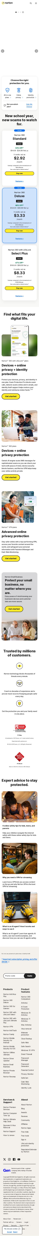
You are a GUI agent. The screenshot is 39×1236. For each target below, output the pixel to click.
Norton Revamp (9, 1077)
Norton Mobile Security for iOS (9, 1047)
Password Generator (25, 1065)
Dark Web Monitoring (25, 1083)
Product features (25, 990)
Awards (24, 1112)
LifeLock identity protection (27, 1144)
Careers (19, 1222)
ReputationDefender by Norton (29, 1150)
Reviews (24, 1116)
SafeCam (24, 1078)
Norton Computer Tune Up (10, 1114)
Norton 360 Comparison (25, 998)
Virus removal (26, 1029)
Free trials (25, 1132)
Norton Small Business (8, 1065)
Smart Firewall (26, 1054)
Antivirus (24, 1003)
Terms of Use (24, 1225)
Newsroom (17, 1219)
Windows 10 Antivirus (26, 1014)
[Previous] (2, 51)
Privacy (5, 1225)
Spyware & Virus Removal (9, 1126)
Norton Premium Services (9, 1108)
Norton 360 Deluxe (7, 1001)
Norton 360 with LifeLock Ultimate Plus (10, 1020)
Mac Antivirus (26, 1025)
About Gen (7, 1219)
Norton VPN (8, 1026)
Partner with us (8, 1222)
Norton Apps (26, 1128)
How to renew (8, 1135)
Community (25, 1120)
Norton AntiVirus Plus (9, 995)
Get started (10, 396)
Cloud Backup (26, 1039)
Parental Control (27, 1070)
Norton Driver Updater (8, 1059)
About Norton (26, 1105)
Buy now (19, 173)
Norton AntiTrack (10, 1030)
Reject (15, 1232)
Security (14, 1225)
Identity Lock (26, 1088)
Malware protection (25, 1034)
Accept (9, 1232)
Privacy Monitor (27, 1074)
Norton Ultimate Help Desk (9, 1120)
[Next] (36, 51)
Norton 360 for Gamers (9, 1007)
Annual (19, 143)
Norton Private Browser (9, 1071)
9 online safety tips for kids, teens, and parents (18, 827)
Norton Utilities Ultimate (9, 1053)
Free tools (25, 1136)
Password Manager (25, 1059)
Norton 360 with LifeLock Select (9, 1013)
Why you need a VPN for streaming (17, 877)
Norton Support (9, 1131)
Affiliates (24, 1124)
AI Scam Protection (25, 1008)
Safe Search (26, 1046)
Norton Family (8, 1034)
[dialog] (12, 1230)
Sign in (23, 1140)
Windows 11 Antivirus (25, 1020)
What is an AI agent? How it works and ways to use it (18, 927)
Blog (23, 1108)
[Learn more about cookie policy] (19, 1229)
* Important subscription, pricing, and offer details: (19, 960)
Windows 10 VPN (28, 1050)
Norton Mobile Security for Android (9, 1040)
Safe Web (25, 1042)
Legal (26, 1222)
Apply (29, 976)
